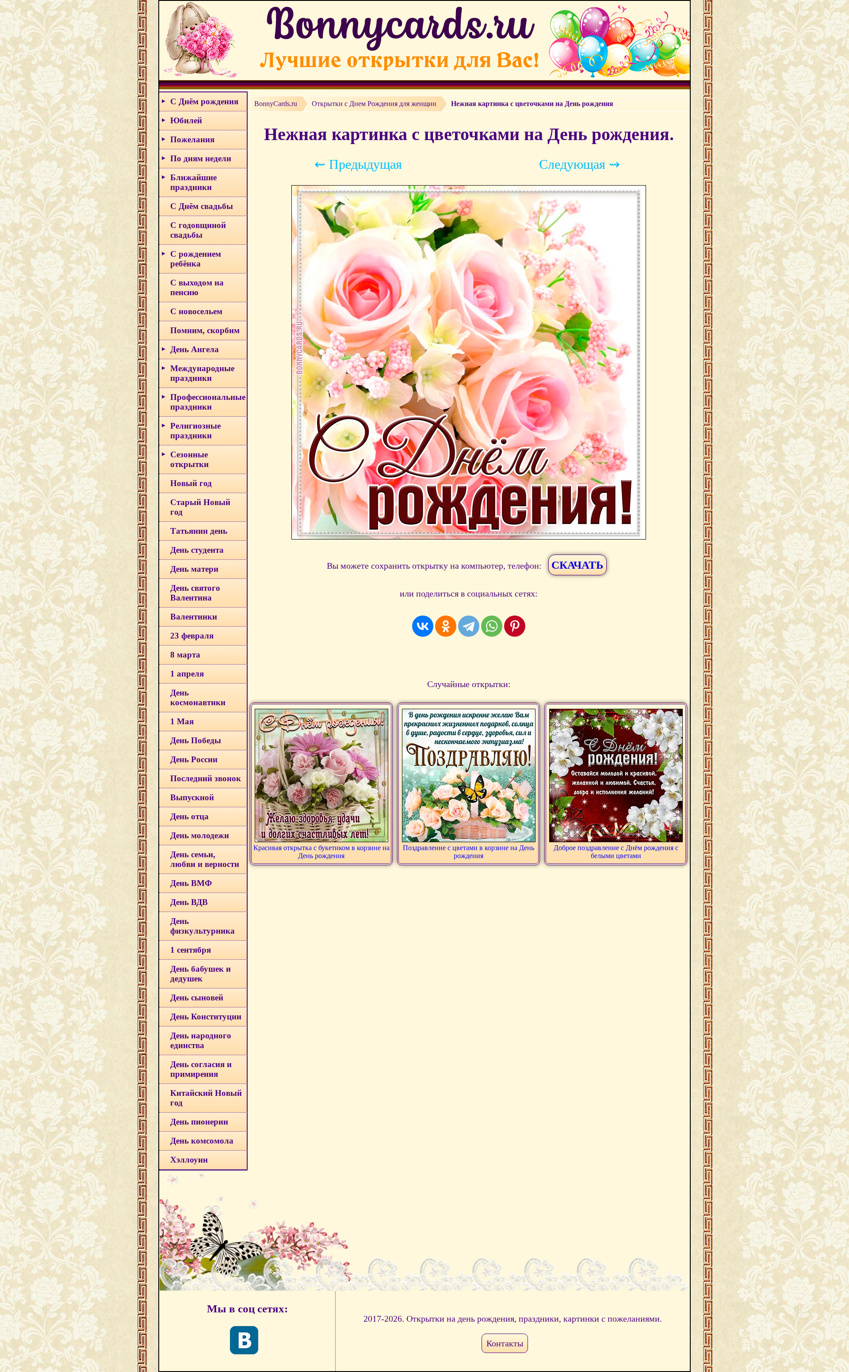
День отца (189, 816)
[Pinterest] (514, 626)
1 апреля (187, 673)
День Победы (195, 740)
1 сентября (190, 949)
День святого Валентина (195, 592)
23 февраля (192, 635)
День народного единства (200, 1040)
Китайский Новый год (206, 1097)
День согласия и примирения (201, 1069)
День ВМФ (191, 883)
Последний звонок (205, 778)
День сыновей (196, 997)
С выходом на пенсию (197, 287)
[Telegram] (468, 626)
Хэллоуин (189, 1159)
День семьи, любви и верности (204, 859)
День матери (194, 569)
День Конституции (205, 1016)
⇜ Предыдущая (358, 164)
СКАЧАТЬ (577, 565)
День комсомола (201, 1140)
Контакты (504, 1343)
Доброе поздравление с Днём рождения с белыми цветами (616, 851)
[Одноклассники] (445, 626)
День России (194, 759)
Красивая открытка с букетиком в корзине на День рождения (321, 851)
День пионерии (199, 1121)
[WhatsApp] (491, 626)
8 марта (185, 654)
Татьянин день (198, 531)
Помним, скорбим (205, 330)
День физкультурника (202, 925)
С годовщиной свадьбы (198, 229)
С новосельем (196, 311)
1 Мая (182, 721)
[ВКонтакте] (422, 626)
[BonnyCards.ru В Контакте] (244, 1340)
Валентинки (193, 616)
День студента (197, 550)
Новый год (191, 483)
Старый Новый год (200, 507)
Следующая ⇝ (579, 164)
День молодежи (199, 835)
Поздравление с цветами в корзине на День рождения (468, 851)
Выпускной (192, 797)
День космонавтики (198, 697)
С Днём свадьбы (201, 206)
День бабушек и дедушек (200, 973)
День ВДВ (189, 902)
